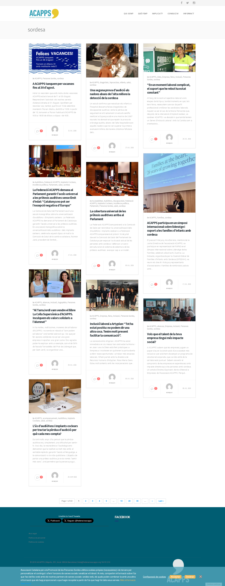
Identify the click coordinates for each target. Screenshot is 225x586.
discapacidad (118, 201)
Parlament (53, 184)
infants (123, 82)
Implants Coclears (68, 182)
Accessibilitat (97, 201)
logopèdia (62, 302)
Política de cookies (36, 542)
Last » (161, 501)
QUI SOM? (128, 13)
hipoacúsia (114, 82)
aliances (46, 302)
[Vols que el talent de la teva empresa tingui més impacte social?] (169, 309)
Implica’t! (157, 13)
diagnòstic (104, 82)
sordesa (60, 78)
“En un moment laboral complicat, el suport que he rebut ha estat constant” (168, 88)
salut (129, 82)
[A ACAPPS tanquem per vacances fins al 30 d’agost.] (55, 58)
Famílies (160, 217)
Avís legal (33, 533)
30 (137, 501)
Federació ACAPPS (52, 182)
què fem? (143, 13)
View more (26, 583)
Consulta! (173, 13)
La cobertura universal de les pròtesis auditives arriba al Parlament (108, 215)
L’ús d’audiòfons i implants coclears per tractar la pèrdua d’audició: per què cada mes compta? (55, 430)
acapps (55, 135)
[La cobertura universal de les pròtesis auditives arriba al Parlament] (112, 178)
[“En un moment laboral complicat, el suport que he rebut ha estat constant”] (169, 57)
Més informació (127, 580)
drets (159, 77)
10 (121, 501)
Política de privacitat (37, 538)
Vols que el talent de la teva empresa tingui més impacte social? (165, 338)
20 (129, 501)
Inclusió (179, 77)
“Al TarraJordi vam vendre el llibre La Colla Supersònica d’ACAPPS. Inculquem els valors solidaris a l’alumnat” (54, 316)
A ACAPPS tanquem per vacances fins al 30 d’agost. (53, 85)
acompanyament (50, 418)
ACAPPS (38, 78)
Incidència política (40, 184)
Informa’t (188, 13)
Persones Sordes (49, 78)
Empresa (165, 77)
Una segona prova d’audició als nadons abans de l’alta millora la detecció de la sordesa (110, 94)
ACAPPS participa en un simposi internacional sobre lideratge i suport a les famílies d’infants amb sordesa (169, 228)
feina (172, 77)
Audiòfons (39, 182)
